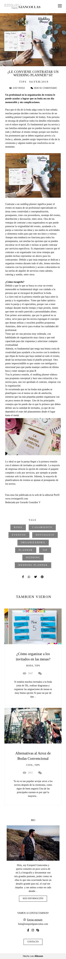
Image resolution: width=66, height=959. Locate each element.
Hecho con (33, 956)
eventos (19, 535)
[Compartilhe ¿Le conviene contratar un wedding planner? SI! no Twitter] (35, 577)
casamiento (42, 527)
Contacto (33, 942)
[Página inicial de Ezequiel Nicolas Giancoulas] (22, 7)
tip (45, 550)
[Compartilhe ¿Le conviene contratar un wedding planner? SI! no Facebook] (23, 577)
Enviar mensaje (34, 920)
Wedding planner (33, 565)
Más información (33, 898)
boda (18, 527)
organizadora (33, 542)
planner (26, 550)
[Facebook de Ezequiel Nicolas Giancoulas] (28, 930)
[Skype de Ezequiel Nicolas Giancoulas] (37, 930)
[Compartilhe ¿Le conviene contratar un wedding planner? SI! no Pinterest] (42, 577)
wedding (33, 557)
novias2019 (45, 535)
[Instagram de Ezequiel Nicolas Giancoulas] (33, 930)
